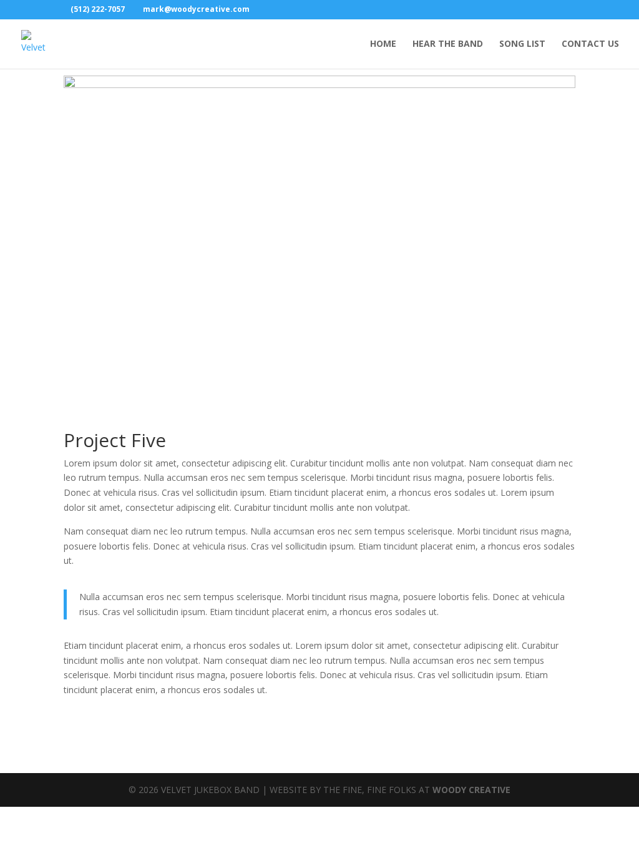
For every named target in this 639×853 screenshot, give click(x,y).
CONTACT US (590, 44)
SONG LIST (522, 44)
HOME (383, 44)
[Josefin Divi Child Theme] (319, 416)
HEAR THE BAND (447, 44)
